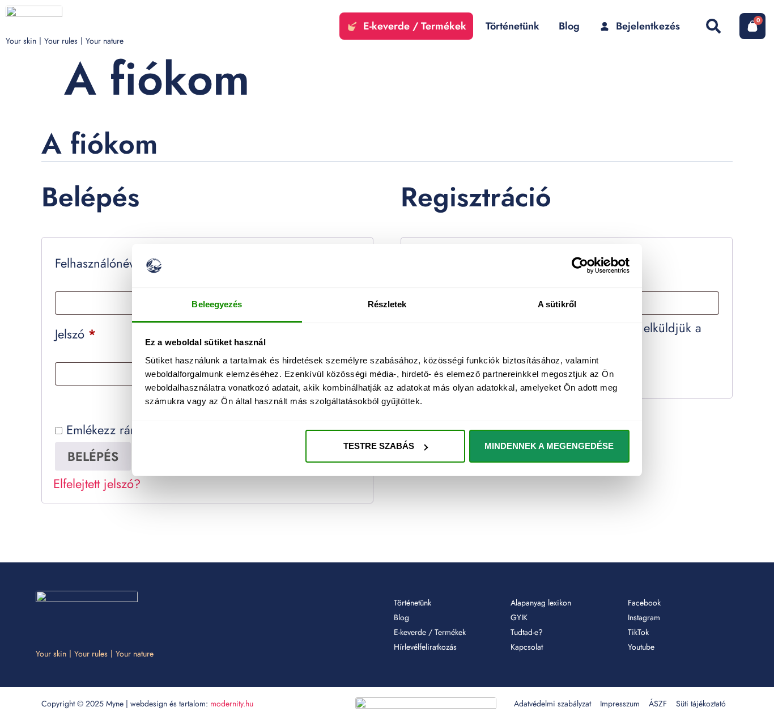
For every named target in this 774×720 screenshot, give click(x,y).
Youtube (641, 647)
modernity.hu (231, 703)
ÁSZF (658, 703)
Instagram (644, 617)
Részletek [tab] (387, 304)
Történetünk (412, 602)
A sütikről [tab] (557, 304)
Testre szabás (378, 446)
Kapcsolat (527, 647)
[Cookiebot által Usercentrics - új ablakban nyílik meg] (580, 265)
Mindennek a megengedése (549, 446)
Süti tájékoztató (701, 703)
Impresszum (620, 703)
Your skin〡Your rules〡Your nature (65, 40)
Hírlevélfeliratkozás (425, 647)
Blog (401, 617)
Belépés (92, 456)
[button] (713, 25)
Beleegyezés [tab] (217, 304)
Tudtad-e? (527, 632)
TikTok (638, 632)
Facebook (644, 602)
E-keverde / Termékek (430, 632)
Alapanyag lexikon (541, 602)
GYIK (519, 617)
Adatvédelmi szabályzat (552, 703)
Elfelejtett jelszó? (97, 484)
